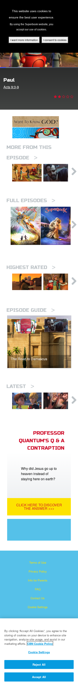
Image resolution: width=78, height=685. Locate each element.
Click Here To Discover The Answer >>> (39, 506)
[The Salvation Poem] (27, 173)
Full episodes (30, 200)
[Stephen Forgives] (58, 401)
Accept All (39, 677)
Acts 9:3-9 (11, 86)
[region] (39, 651)
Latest (20, 386)
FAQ (38, 589)
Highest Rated (30, 267)
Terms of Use (37, 562)
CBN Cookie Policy (40, 644)
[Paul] (58, 173)
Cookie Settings (38, 607)
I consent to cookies (55, 40)
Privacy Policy (38, 571)
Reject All (39, 664)
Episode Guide (30, 310)
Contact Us (38, 598)
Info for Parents (37, 580)
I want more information (24, 40)
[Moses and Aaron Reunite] (27, 282)
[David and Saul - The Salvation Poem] (58, 282)
